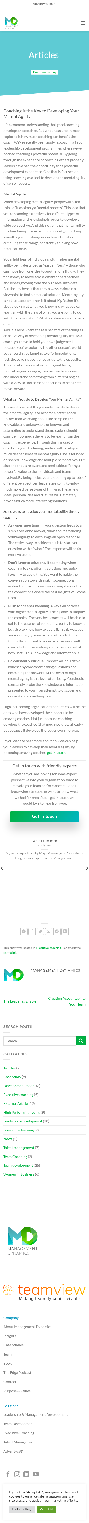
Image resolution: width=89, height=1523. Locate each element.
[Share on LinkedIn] (65, 931)
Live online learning (18, 1130)
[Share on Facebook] (32, 931)
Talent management (18, 1147)
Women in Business (18, 1174)
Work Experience (44, 840)
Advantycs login (44, 4)
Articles (9, 1068)
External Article (15, 1103)
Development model (19, 1085)
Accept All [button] (46, 1509)
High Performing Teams (21, 1112)
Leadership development (22, 1121)
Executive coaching (44, 72)
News (7, 1139)
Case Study (12, 1076)
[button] (83, 22)
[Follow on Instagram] (17, 1474)
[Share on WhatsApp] (24, 931)
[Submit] (81, 1040)
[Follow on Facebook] (8, 1474)
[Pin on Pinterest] (57, 931)
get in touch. (56, 752)
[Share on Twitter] (40, 931)
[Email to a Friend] (48, 931)
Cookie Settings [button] (22, 1509)
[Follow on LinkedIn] (26, 1474)
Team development (18, 1165)
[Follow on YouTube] (36, 1474)
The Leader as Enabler (20, 1001)
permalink (9, 952)
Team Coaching (15, 1156)
